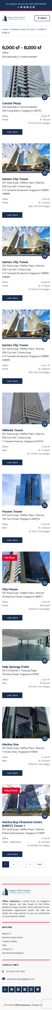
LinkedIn (34, 7)
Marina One (10, 744)
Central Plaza (11, 103)
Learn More (12, 132)
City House (10, 589)
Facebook (21, 7)
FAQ (4, 945)
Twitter (24, 7)
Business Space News (12, 937)
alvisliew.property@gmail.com (21, 979)
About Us (6, 933)
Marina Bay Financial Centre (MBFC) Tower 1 (22, 823)
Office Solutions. (23, 1005)
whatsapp (18, 7)
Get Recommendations (13, 953)
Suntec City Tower (15, 179)
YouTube (30, 7)
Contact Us (7, 949)
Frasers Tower (12, 511)
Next (39, 864)
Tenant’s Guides (9, 941)
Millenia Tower (12, 430)
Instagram (27, 7)
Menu (43, 18)
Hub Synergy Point (15, 667)
